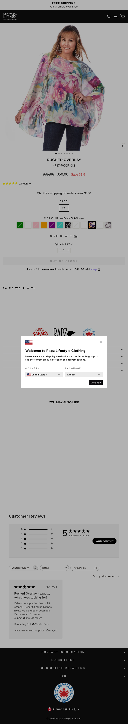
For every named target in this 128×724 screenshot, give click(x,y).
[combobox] (37, 374)
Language (73, 368)
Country (32, 368)
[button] (101, 342)
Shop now (95, 382)
